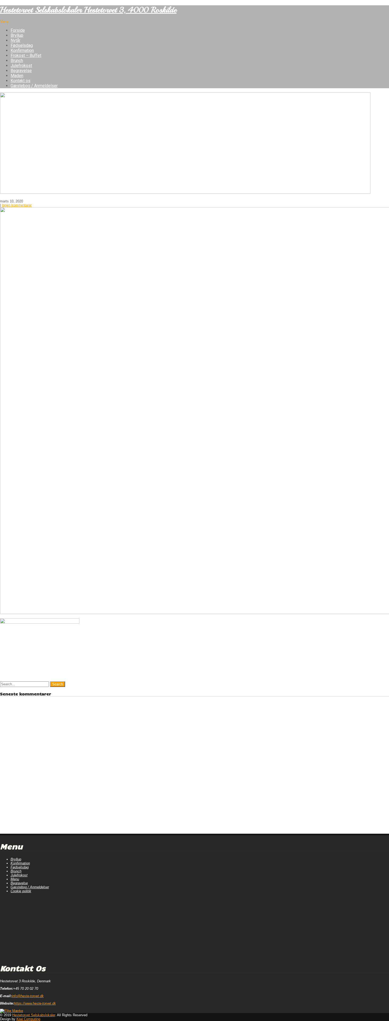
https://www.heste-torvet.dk (35, 1003)
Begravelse (21, 70)
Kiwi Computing (28, 1019)
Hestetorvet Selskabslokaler (33, 1015)
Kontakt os (20, 80)
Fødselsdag (22, 45)
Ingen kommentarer (16, 205)
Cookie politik (21, 891)
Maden (17, 75)
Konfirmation (22, 50)
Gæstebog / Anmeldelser (34, 85)
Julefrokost (21, 65)
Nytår (15, 40)
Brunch (17, 60)
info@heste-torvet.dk (28, 996)
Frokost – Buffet (26, 55)
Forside (18, 30)
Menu (4, 22)
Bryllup (17, 35)
